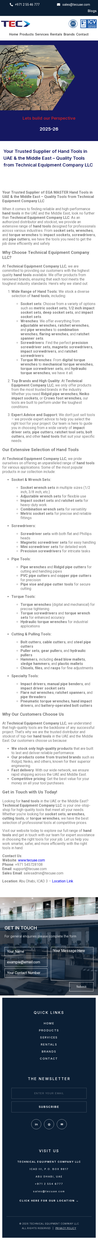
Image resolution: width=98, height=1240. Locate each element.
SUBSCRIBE (49, 1107)
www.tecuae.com (31, 860)
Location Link (62, 881)
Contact (82, 34)
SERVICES (49, 1037)
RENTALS (49, 1044)
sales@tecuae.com (49, 1191)
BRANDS (49, 1051)
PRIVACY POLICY (65, 1228)
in (36, 1124)
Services (42, 34)
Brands (69, 34)
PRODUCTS (49, 1030)
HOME (49, 1023)
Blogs (92, 11)
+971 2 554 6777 (49, 1183)
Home (13, 34)
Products (27, 34)
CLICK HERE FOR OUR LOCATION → (49, 1200)
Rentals (56, 34)
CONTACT (49, 1058)
